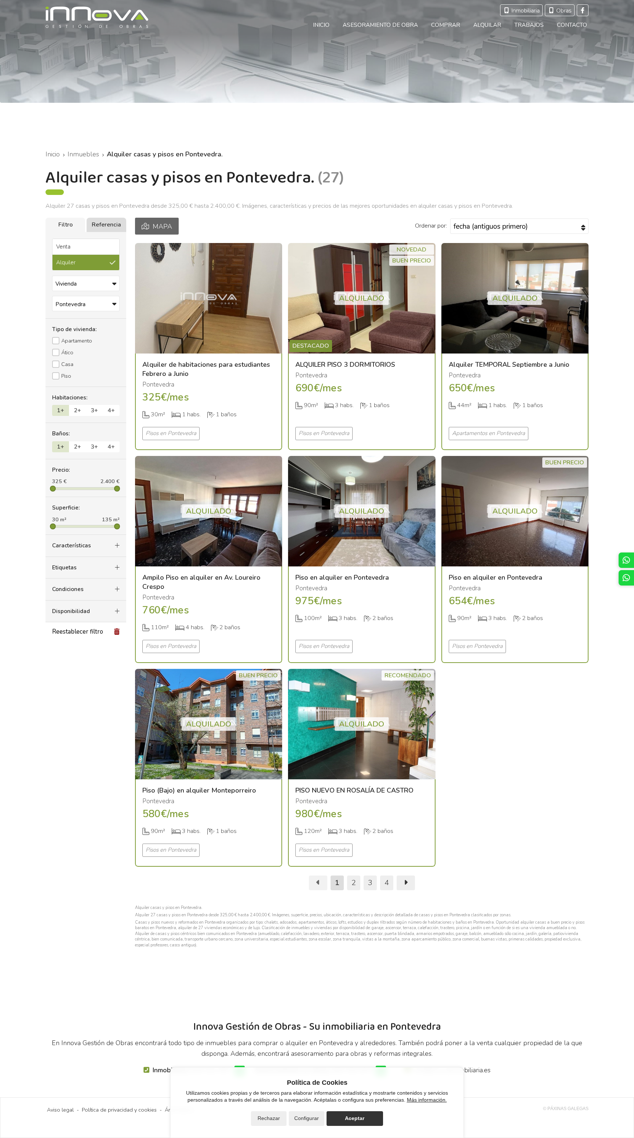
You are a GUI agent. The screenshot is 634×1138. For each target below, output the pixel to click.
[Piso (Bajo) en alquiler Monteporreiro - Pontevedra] (208, 724)
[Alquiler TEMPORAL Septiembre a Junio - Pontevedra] (515, 298)
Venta (63, 246)
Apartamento (76, 340)
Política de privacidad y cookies (119, 1109)
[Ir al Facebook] (583, 10)
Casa (67, 364)
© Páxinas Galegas (566, 1108)
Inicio (52, 154)
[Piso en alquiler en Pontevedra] (361, 511)
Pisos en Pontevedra (171, 433)
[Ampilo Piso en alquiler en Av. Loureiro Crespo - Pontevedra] (208, 511)
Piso (66, 376)
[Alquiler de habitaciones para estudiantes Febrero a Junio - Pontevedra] (208, 298)
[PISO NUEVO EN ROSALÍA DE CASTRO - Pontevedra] (361, 724)
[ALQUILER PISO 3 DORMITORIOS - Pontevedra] (361, 298)
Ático (67, 352)
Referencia (106, 225)
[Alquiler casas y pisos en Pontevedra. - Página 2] (406, 883)
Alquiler (66, 262)
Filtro (65, 225)
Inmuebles (83, 154)
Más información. (427, 1100)
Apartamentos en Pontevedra (488, 433)
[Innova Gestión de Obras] (96, 17)
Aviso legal (60, 1109)
